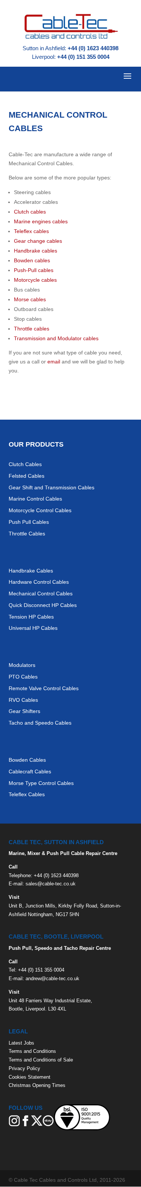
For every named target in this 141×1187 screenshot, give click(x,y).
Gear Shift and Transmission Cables (51, 487)
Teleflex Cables (27, 794)
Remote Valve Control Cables (44, 688)
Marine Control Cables (35, 499)
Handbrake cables (35, 251)
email (53, 362)
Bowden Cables (27, 760)
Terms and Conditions (32, 1051)
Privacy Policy (24, 1068)
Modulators (22, 665)
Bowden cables (32, 260)
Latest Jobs (21, 1043)
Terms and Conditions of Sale (41, 1060)
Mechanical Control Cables (41, 593)
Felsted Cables (26, 476)
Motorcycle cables (35, 280)
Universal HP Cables (33, 628)
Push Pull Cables (29, 522)
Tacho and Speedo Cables (40, 723)
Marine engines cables (41, 221)
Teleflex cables (31, 231)
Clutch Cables (25, 464)
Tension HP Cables (31, 617)
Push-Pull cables (33, 270)
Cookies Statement (29, 1077)
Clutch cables (30, 212)
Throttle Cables (27, 534)
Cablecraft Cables (30, 771)
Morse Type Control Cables (41, 783)
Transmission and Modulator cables (56, 338)
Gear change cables (38, 241)
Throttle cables (31, 329)
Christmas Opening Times (37, 1085)
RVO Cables (23, 700)
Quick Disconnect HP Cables (43, 605)
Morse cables (30, 299)
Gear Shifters (24, 711)
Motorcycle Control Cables (40, 510)
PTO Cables (23, 677)
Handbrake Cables (31, 571)
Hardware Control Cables (39, 582)
